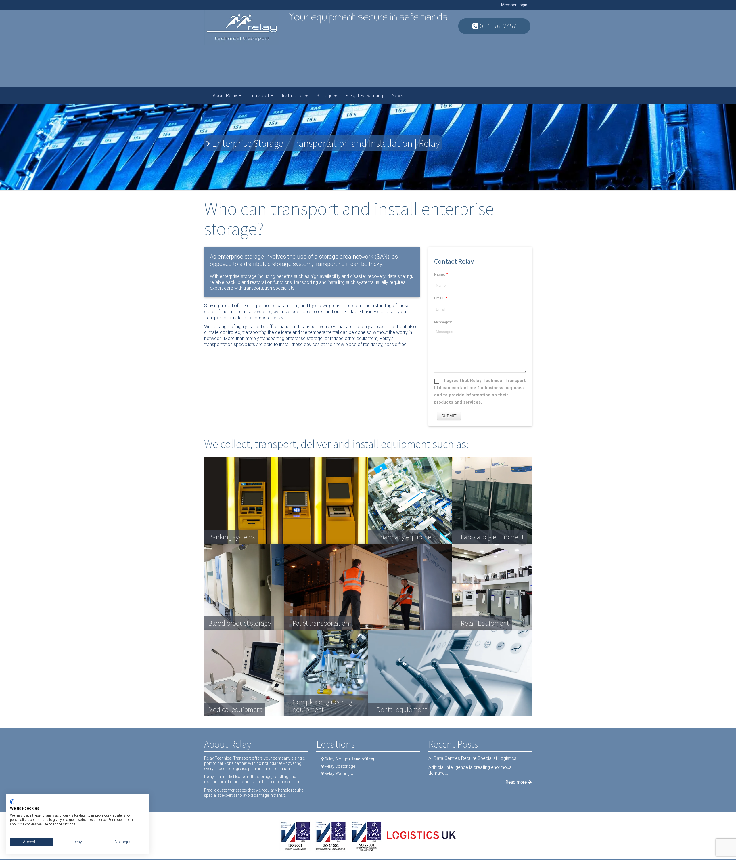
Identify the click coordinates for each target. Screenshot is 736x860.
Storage (325, 95)
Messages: (443, 322)
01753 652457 (497, 26)
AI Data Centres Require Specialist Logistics (472, 758)
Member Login (514, 5)
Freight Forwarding (364, 95)
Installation (293, 95)
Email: (439, 298)
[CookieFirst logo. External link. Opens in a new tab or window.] (12, 801)
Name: (439, 274)
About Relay (225, 95)
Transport (260, 95)
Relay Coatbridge (340, 766)
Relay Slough (349, 759)
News (397, 95)
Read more (516, 782)
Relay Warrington (340, 773)
